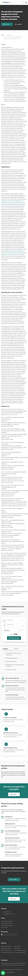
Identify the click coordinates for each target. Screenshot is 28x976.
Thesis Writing (17, 946)
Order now (6, 24)
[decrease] (19, 630)
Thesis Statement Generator (7, 921)
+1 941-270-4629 (6, 911)
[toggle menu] (26, 2)
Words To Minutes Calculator (7, 925)
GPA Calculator (4, 927)
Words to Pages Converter (6, 923)
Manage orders (23, 2)
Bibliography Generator (6, 948)
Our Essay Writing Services (19, 952)
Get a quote (18, 24)
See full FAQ (13, 879)
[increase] (23, 630)
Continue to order (14, 638)
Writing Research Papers (6, 946)
